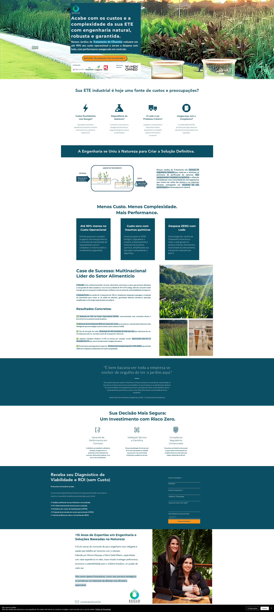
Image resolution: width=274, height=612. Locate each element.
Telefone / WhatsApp (176, 496)
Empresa (171, 483)
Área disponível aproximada (178, 514)
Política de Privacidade (103, 609)
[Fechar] (271, 608)
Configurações (252, 608)
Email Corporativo (175, 490)
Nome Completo (174, 478)
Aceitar (264, 608)
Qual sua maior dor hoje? (178, 503)
